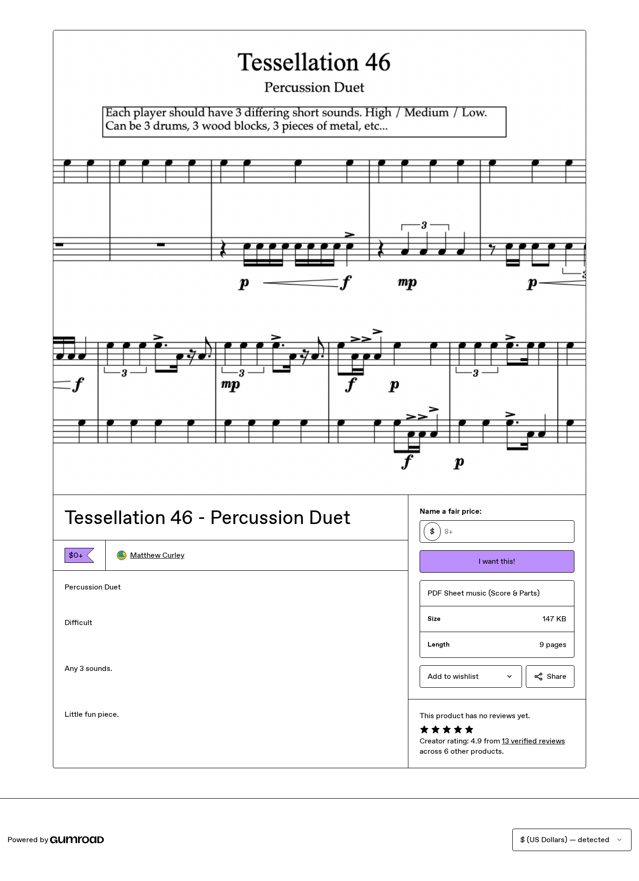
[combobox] (471, 676)
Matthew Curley (157, 555)
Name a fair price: (450, 511)
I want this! (497, 561)
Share (556, 676)
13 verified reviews (533, 740)
